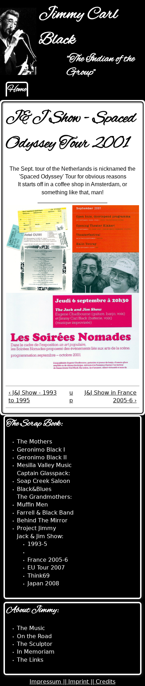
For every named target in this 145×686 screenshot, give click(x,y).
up (71, 396)
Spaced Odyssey (50, 552)
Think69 (38, 575)
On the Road (34, 636)
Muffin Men (32, 504)
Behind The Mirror (42, 520)
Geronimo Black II (42, 457)
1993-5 (37, 544)
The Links (30, 659)
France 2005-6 (47, 559)
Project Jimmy (36, 528)
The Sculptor (34, 644)
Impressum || (49, 681)
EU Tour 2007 (46, 567)
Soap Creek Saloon (43, 481)
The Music (31, 628)
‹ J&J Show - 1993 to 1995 (32, 396)
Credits (105, 681)
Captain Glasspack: (43, 473)
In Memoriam (36, 651)
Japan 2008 (43, 583)
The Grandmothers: (44, 496)
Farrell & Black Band (45, 512)
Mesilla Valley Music (44, 465)
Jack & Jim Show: (40, 536)
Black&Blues (34, 489)
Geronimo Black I (41, 449)
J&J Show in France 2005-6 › (110, 396)
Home (16, 89)
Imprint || (82, 681)
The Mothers (34, 441)
